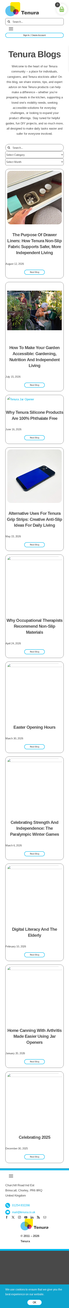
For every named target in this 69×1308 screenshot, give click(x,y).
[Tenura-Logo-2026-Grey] (22, 3)
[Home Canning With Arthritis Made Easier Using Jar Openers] (34, 969)
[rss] (38, 1217)
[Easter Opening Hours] (34, 666)
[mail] (44, 1217)
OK (34, 1302)
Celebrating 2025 (34, 1137)
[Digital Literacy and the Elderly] (34, 868)
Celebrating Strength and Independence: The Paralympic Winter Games (34, 828)
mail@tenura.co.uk (23, 1212)
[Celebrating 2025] (34, 1076)
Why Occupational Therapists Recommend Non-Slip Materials (34, 626)
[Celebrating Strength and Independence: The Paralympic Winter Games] (34, 761)
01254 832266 (21, 1205)
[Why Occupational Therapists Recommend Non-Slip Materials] (34, 559)
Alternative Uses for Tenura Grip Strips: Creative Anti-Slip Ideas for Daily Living (34, 519)
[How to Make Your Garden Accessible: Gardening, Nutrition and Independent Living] (34, 286)
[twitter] (13, 1217)
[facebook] (6, 1217)
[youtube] (25, 1217)
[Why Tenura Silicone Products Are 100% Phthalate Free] (20, 399)
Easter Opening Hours (34, 727)
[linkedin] (32, 1217)
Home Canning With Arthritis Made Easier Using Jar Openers (34, 1036)
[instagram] (19, 1217)
